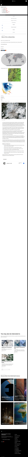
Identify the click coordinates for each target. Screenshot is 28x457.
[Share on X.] (1, 50)
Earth (14, 16)
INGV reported (13, 130)
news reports (7, 138)
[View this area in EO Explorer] (14, 59)
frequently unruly (13, 124)
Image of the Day (13, 20)
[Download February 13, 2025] (23, 163)
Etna (13, 147)
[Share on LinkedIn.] (4, 50)
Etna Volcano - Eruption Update (17, 152)
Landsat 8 (14, 127)
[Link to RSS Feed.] (5, 50)
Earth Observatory (14, 18)
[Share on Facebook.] (2, 50)
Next (9, 369)
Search (14, 32)
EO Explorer (14, 22)
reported (3, 123)
